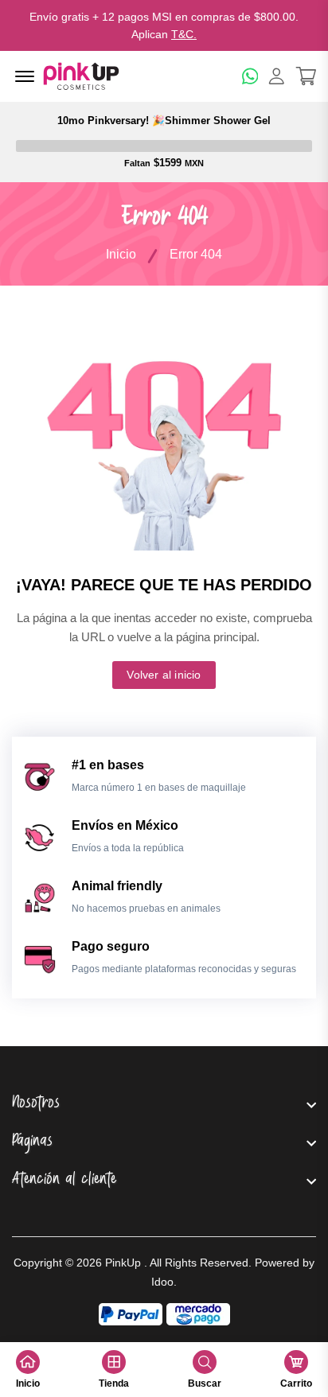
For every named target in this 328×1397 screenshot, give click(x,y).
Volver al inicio (164, 674)
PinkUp (123, 1262)
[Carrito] (306, 76)
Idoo (162, 1281)
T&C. (184, 34)
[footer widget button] (164, 1104)
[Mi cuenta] (276, 76)
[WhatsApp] (250, 76)
